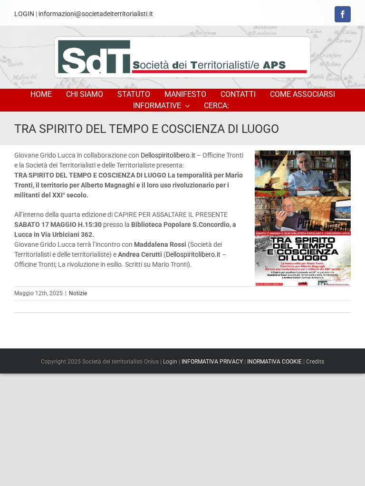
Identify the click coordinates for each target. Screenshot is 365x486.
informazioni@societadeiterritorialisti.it (95, 14)
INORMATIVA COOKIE (274, 361)
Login (170, 361)
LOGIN (24, 14)
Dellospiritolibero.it (168, 155)
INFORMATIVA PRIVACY (212, 361)
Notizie (78, 293)
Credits (315, 361)
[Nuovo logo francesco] (182, 57)
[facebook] (343, 14)
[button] (218, 106)
